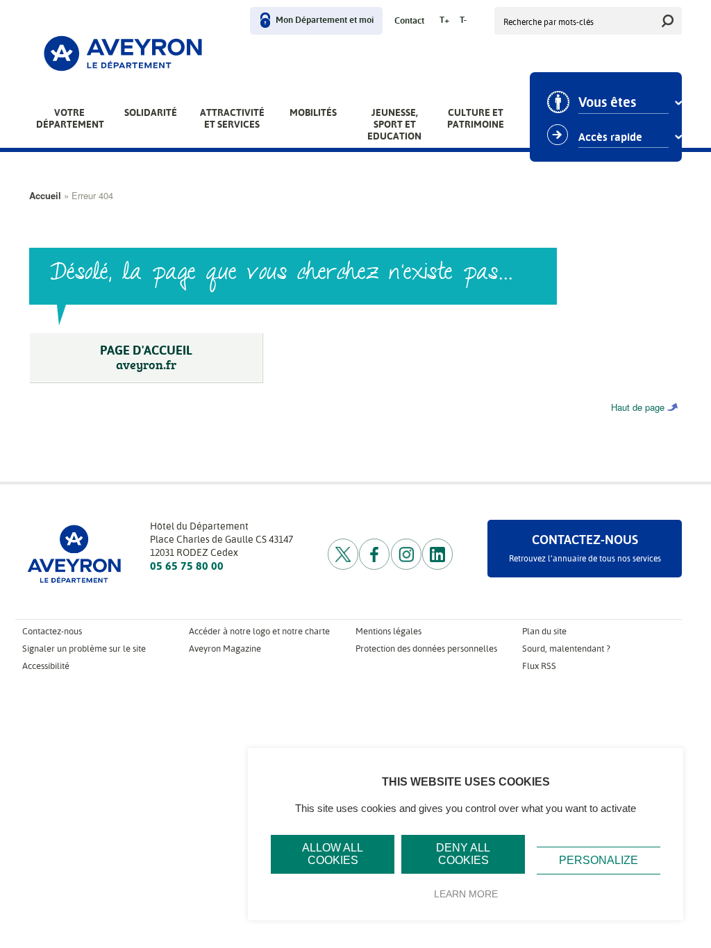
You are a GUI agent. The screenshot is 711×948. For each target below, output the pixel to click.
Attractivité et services (232, 118)
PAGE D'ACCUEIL (146, 358)
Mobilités (313, 112)
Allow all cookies (332, 854)
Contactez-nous (52, 631)
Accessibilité (45, 666)
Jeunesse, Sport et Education (394, 124)
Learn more (466, 893)
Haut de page (637, 407)
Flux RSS (539, 666)
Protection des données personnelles (426, 648)
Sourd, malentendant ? (566, 648)
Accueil (45, 195)
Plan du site (544, 631)
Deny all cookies (463, 854)
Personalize (598, 860)
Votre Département (70, 118)
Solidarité (150, 112)
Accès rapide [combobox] (610, 137)
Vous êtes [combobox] (607, 103)
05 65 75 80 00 (187, 566)
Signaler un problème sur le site (84, 648)
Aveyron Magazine (225, 648)
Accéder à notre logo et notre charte (259, 631)
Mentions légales (388, 631)
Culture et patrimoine (475, 118)
